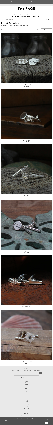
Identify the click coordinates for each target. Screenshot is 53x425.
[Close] (47, 419)
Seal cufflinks (26, 195)
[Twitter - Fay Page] (46, 20)
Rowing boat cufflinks (26, 84)
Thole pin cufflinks (27, 251)
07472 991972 (24, 398)
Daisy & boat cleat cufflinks (26, 361)
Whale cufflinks (26, 140)
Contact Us (30, 398)
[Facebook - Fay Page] (49, 20)
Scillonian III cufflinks (26, 306)
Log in (39, 4)
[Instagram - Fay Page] (51, 20)
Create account (43, 4)
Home (2, 19)
